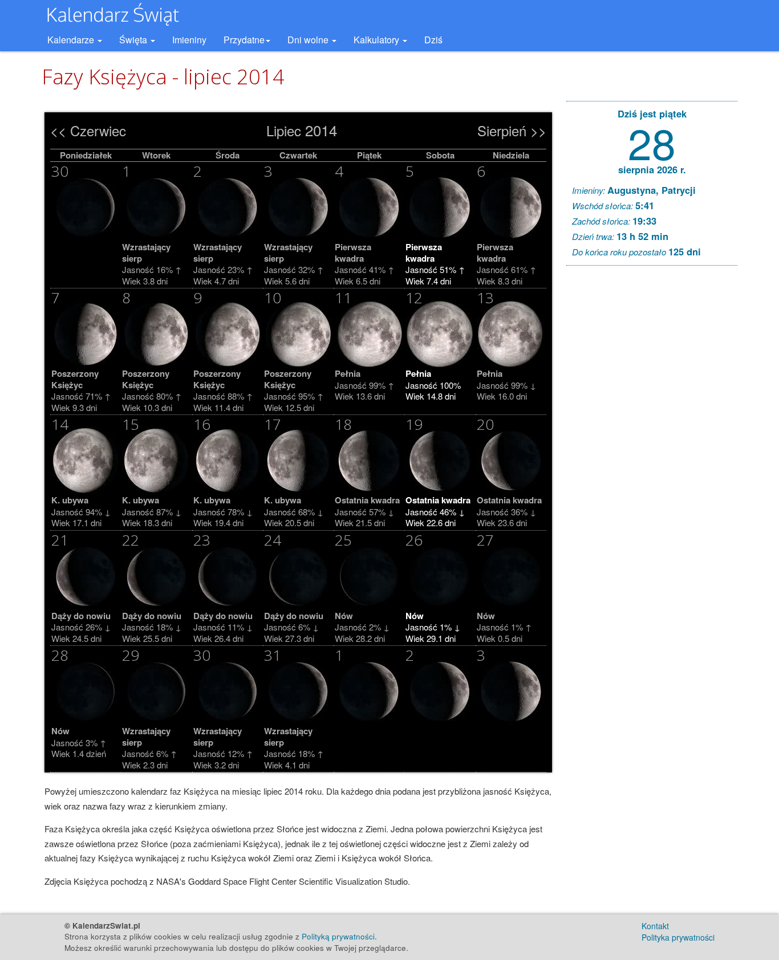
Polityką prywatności (338, 936)
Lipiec (283, 130)
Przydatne (244, 39)
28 (652, 141)
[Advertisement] (651, 448)
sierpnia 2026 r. (652, 169)
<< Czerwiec (88, 130)
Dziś (433, 39)
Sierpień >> (511, 130)
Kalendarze (71, 39)
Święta (134, 39)
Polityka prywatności (678, 937)
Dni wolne (309, 39)
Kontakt (655, 925)
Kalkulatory (377, 39)
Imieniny (189, 39)
